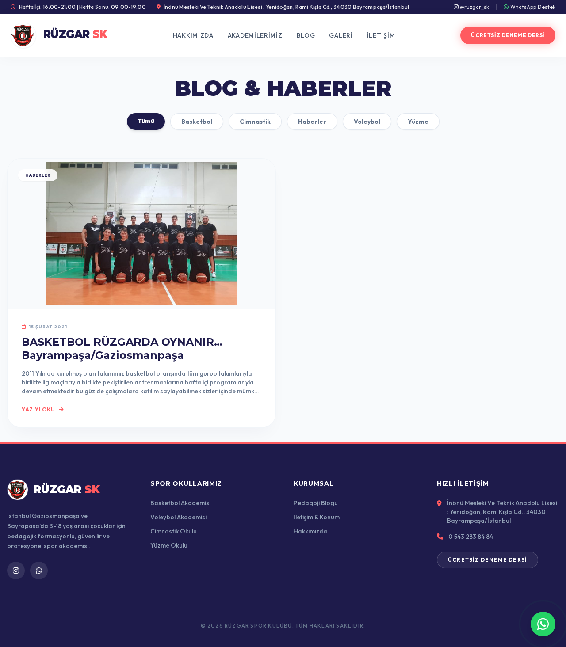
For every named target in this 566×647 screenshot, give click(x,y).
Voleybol (367, 122)
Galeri (340, 35)
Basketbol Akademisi (180, 503)
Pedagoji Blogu (316, 503)
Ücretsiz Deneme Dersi (508, 35)
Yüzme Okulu (168, 545)
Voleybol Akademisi (178, 517)
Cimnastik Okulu (173, 531)
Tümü (146, 121)
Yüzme (418, 122)
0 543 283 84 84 (470, 536)
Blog (306, 35)
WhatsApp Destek (532, 7)
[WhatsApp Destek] (543, 624)
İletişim (381, 35)
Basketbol (196, 122)
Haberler (312, 122)
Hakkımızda (193, 35)
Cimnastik (255, 122)
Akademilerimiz (255, 35)
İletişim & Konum (317, 517)
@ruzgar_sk (474, 7)
